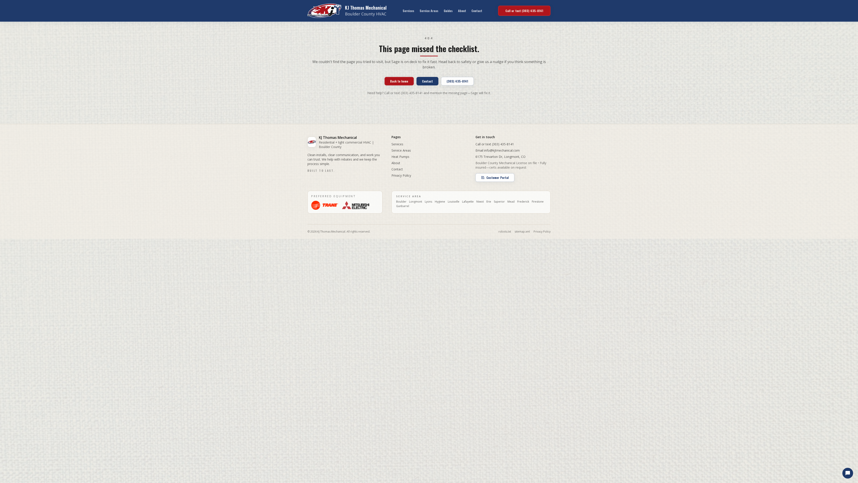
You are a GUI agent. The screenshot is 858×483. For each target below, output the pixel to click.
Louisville (453, 201)
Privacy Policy (401, 175)
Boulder (401, 201)
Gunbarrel (402, 206)
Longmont (415, 201)
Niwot (480, 201)
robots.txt (504, 231)
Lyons (428, 201)
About (462, 10)
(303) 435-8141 (457, 81)
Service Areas (429, 10)
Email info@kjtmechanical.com (497, 150)
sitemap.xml (522, 231)
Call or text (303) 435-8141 (524, 10)
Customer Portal (497, 177)
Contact (476, 10)
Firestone (538, 201)
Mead (511, 201)
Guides (448, 10)
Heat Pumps (400, 157)
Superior (499, 201)
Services (408, 10)
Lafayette (468, 201)
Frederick (523, 201)
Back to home (399, 81)
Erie (488, 201)
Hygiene (440, 201)
